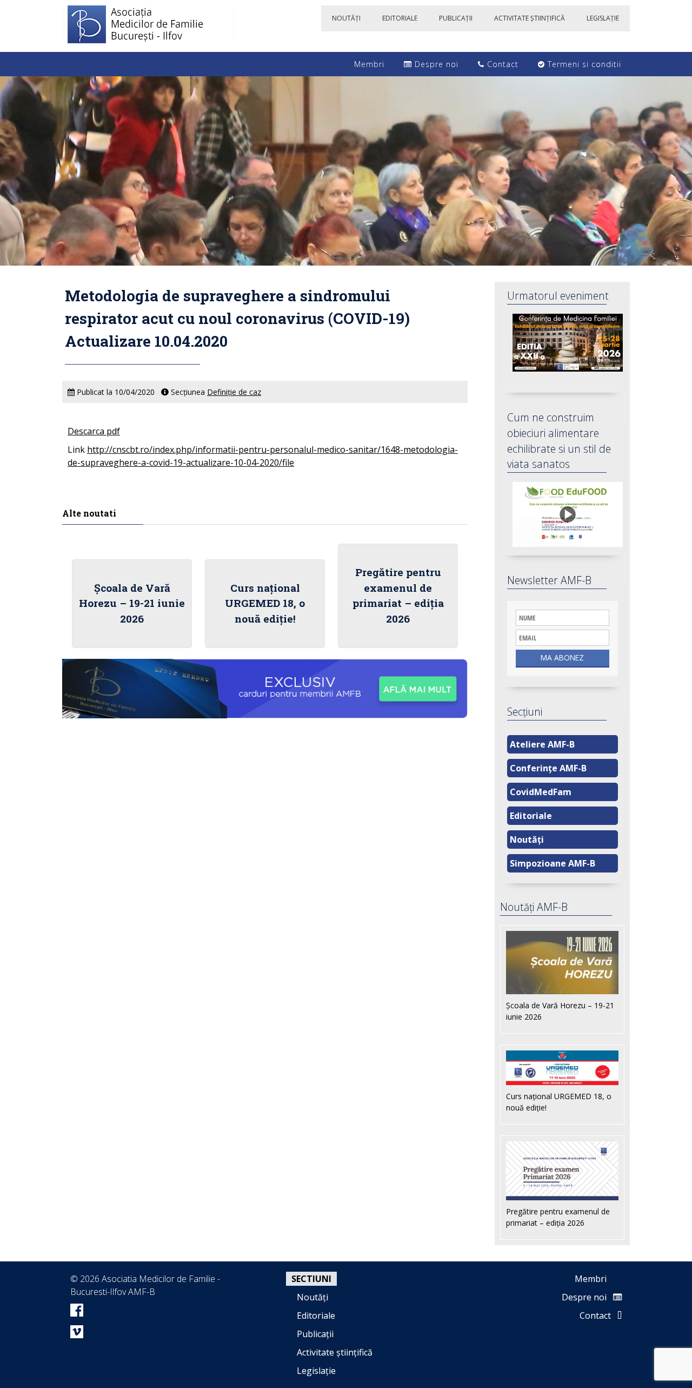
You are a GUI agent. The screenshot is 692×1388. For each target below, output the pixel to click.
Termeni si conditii (583, 64)
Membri (367, 64)
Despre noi (435, 64)
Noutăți (527, 839)
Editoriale (531, 816)
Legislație (316, 1371)
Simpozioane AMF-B (552, 863)
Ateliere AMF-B (542, 744)
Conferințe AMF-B (548, 768)
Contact (501, 64)
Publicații (315, 1334)
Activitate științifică (334, 1352)
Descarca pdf (94, 431)
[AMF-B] (148, 26)
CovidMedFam (540, 792)
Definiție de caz (234, 392)
